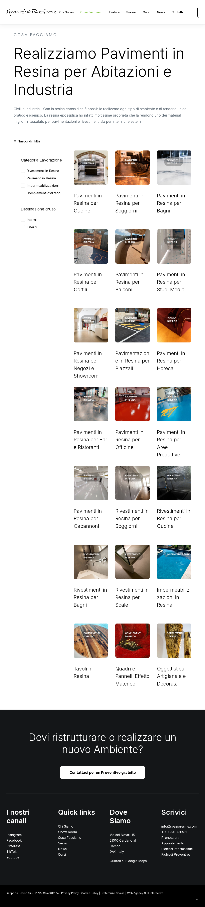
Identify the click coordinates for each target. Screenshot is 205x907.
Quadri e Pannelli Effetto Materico (132, 676)
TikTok (11, 852)
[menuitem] (66, 12)
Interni (31, 220)
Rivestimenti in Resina (43, 171)
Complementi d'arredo (43, 193)
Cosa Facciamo (91, 12)
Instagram (14, 835)
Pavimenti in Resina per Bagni (171, 203)
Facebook (14, 840)
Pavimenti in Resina (41, 178)
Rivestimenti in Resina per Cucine (173, 518)
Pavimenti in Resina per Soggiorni (129, 203)
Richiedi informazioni (177, 849)
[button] (91, 167)
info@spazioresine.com (179, 826)
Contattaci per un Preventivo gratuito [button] (102, 772)
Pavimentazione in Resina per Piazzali (132, 360)
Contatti (177, 12)
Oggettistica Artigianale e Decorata (171, 676)
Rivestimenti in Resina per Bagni (90, 597)
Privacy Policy (70, 893)
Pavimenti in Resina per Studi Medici (171, 282)
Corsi (146, 12)
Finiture (114, 12)
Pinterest (13, 846)
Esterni (32, 227)
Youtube (12, 857)
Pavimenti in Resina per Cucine (88, 203)
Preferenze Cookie (113, 893)
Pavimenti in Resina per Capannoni (88, 518)
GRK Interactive (153, 893)
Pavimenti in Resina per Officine (129, 439)
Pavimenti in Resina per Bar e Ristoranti (90, 439)
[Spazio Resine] (31, 12)
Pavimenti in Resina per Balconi (129, 282)
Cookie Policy (89, 893)
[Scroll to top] (197, 899)
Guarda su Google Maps (128, 861)
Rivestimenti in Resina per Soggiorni (132, 518)
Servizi (131, 12)
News (161, 12)
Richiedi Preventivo (175, 854)
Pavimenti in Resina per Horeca (171, 360)
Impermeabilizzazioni (42, 186)
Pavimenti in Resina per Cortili (88, 282)
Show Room (67, 832)
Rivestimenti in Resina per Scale (132, 597)
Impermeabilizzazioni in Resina (173, 597)
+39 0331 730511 (174, 832)
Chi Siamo (66, 12)
